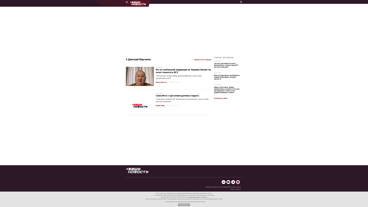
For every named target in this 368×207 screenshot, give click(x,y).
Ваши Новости (161, 82)
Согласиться (184, 204)
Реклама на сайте (220, 98)
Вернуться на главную (203, 60)
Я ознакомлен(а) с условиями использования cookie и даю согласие (185, 201)
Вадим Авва (160, 105)
